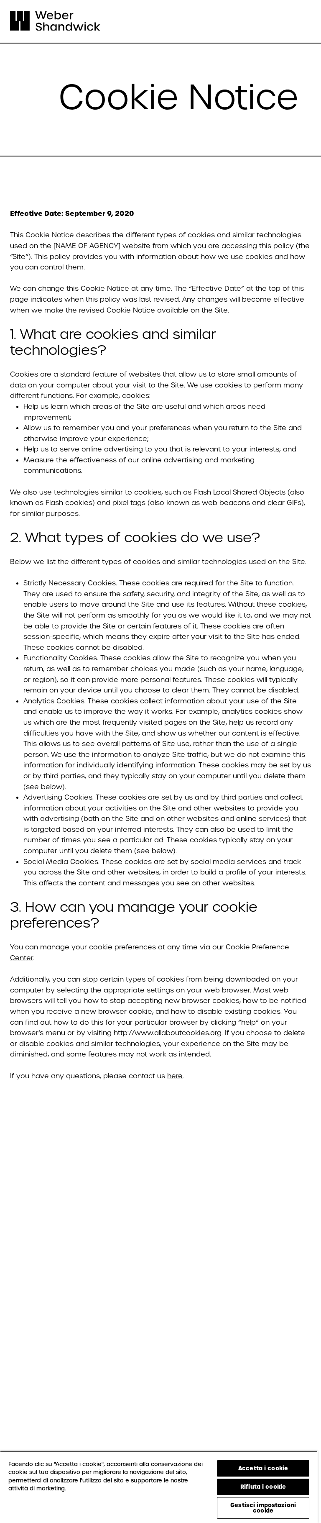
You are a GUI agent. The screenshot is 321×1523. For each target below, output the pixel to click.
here (175, 1076)
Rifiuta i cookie (263, 1486)
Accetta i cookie (263, 1468)
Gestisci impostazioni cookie (263, 1507)
